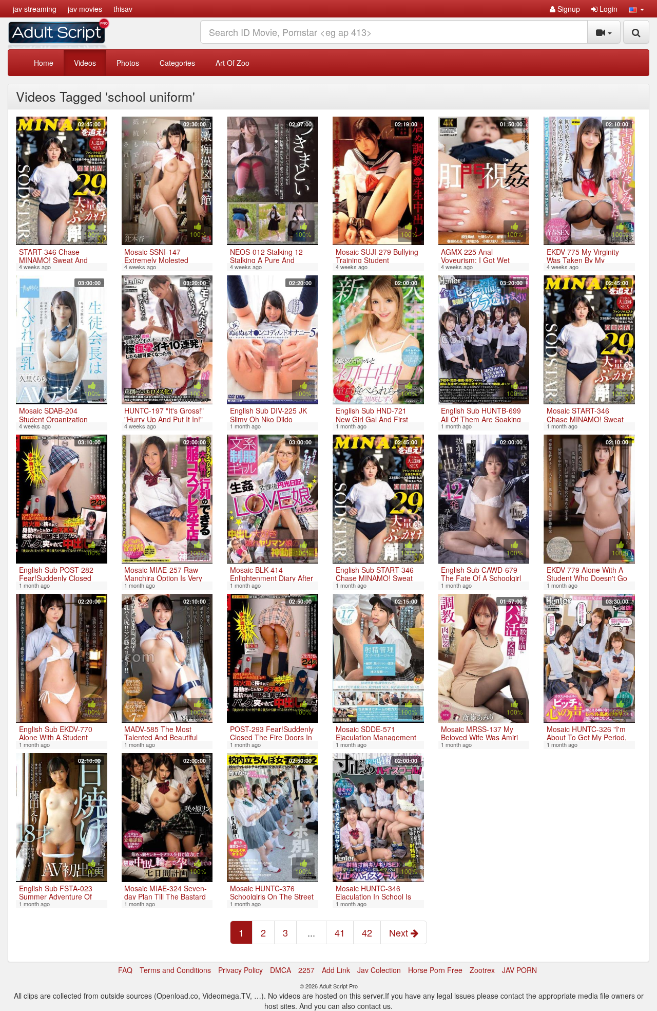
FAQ (125, 970)
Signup (567, 9)
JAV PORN (519, 970)
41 (340, 932)
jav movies (85, 9)
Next (400, 932)
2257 (306, 970)
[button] (636, 9)
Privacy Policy (240, 970)
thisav (122, 9)
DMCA (280, 970)
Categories (177, 63)
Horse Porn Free (435, 970)
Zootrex (482, 970)
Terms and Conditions (175, 970)
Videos (85, 63)
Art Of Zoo (232, 63)
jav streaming (34, 9)
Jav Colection (379, 970)
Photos (128, 63)
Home (43, 63)
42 (367, 932)
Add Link (336, 970)
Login (607, 9)
